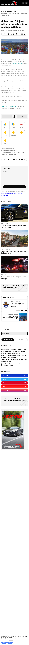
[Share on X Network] (11, 34)
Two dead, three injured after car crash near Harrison (18, 305)
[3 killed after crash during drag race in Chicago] (14, 264)
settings (11, 640)
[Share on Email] (22, 34)
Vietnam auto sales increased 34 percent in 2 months (10, 317)
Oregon (20, 63)
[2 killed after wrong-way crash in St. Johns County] (14, 213)
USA (15, 11)
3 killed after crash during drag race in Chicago (14, 278)
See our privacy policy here (7, 637)
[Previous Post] (6, 304)
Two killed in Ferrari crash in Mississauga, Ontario (11, 365)
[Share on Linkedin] (19, 34)
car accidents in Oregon (8, 150)
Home (2, 11)
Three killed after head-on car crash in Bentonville (13, 252)
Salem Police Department (9, 106)
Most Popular (8, 340)
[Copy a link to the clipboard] (24, 34)
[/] (23, 3)
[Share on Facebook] (8, 34)
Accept (4, 642)
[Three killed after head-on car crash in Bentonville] (14, 238)
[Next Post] (23, 317)
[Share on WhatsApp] (14, 34)
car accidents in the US (8, 152)
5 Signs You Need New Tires (18, 349)
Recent (21, 340)
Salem (15, 63)
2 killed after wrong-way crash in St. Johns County (13, 227)
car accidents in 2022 (8, 148)
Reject (10, 642)
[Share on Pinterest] (16, 34)
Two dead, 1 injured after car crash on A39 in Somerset (14, 356)
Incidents (9, 11)
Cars (9, 314)
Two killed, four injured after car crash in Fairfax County (13, 352)
